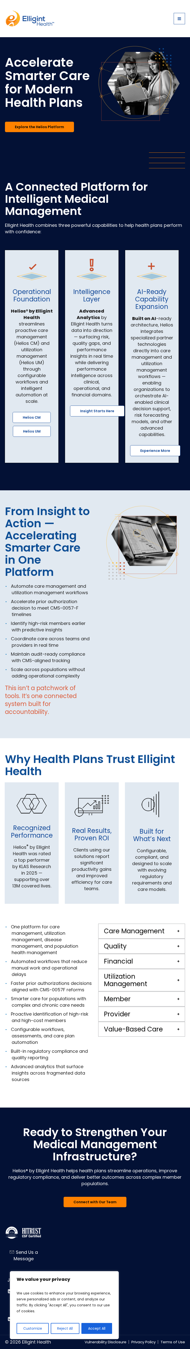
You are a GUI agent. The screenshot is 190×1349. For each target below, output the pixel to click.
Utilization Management (125, 980)
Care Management (134, 931)
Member (117, 999)
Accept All (96, 1328)
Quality (115, 946)
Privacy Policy (143, 1342)
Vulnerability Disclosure (105, 1342)
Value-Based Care (133, 1029)
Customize (32, 1328)
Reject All (65, 1328)
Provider (117, 1014)
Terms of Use (173, 1342)
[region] (64, 1305)
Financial (118, 961)
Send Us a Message (26, 1255)
